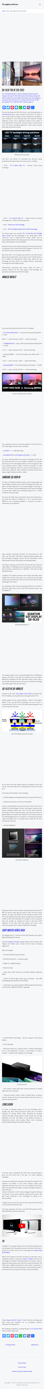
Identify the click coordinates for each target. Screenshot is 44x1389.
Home (4, 11)
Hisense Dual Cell (33, 93)
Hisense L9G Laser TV (8, 96)
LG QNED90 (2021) (9, 343)
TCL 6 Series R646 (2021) (11, 332)
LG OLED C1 (6, 450)
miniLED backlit (6, 114)
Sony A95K (18, 98)
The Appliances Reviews (10, 4)
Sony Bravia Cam (26, 98)
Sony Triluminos (12, 100)
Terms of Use (22, 1367)
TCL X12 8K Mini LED (16, 102)
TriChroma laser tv (28, 102)
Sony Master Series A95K (24, 693)
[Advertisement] (22, 36)
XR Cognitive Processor (23, 455)
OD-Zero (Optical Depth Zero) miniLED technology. (23, 229)
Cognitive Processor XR (15, 941)
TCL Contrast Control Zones (26, 100)
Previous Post (10, 1344)
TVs (8, 11)
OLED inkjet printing (31, 96)
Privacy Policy (22, 1363)
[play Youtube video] (22, 1226)
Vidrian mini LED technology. (16, 224)
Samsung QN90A (8, 365)
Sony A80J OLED (8, 455)
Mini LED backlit (20, 96)
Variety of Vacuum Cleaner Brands (22, 1371)
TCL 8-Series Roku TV (16, 218)
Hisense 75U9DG (22, 93)
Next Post (35, 1344)
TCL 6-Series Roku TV (17, 165)
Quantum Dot (10, 98)
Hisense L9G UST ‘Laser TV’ (15, 1320)
